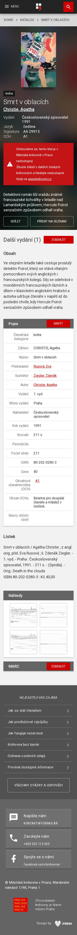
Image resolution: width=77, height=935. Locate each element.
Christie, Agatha (18, 109)
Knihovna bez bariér (23, 745)
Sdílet (16, 221)
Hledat (67, 6)
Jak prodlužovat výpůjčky (28, 722)
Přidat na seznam (51, 221)
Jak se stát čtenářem (24, 711)
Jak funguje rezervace (25, 733)
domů (8, 20)
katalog (27, 20)
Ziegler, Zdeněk (45, 376)
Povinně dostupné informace (30, 767)
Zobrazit (58, 239)
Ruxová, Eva (42, 366)
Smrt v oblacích (55, 20)
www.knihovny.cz (40, 179)
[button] (38, 60)
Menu (11, 6)
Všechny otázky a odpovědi (38, 785)
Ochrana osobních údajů (26, 756)
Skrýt (58, 323)
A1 (38, 481)
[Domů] (38, 7)
